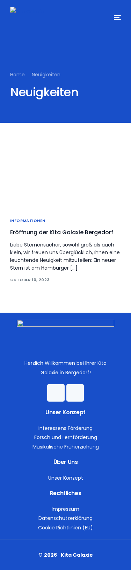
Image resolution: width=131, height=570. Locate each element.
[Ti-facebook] (56, 393)
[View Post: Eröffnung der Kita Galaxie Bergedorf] (65, 175)
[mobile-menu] (110, 17)
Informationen (27, 221)
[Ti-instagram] (75, 393)
